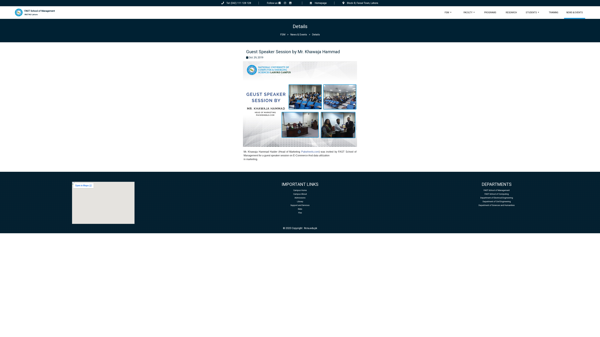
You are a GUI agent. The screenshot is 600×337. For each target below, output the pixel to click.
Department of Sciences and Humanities (497, 205)
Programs (490, 12)
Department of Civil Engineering (497, 201)
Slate (300, 209)
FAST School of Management (40, 13)
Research (511, 12)
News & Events (298, 34)
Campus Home (300, 190)
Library (300, 201)
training (553, 12)
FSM (447, 12)
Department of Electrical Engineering (496, 198)
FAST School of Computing (497, 194)
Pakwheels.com (310, 151)
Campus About (300, 194)
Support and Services (300, 205)
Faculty (468, 12)
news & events (574, 12)
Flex (300, 213)
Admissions (300, 198)
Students (531, 12)
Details (316, 34)
